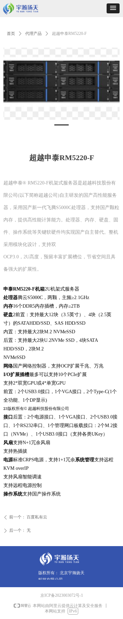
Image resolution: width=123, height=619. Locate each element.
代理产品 (33, 33)
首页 (11, 33)
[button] (113, 8)
